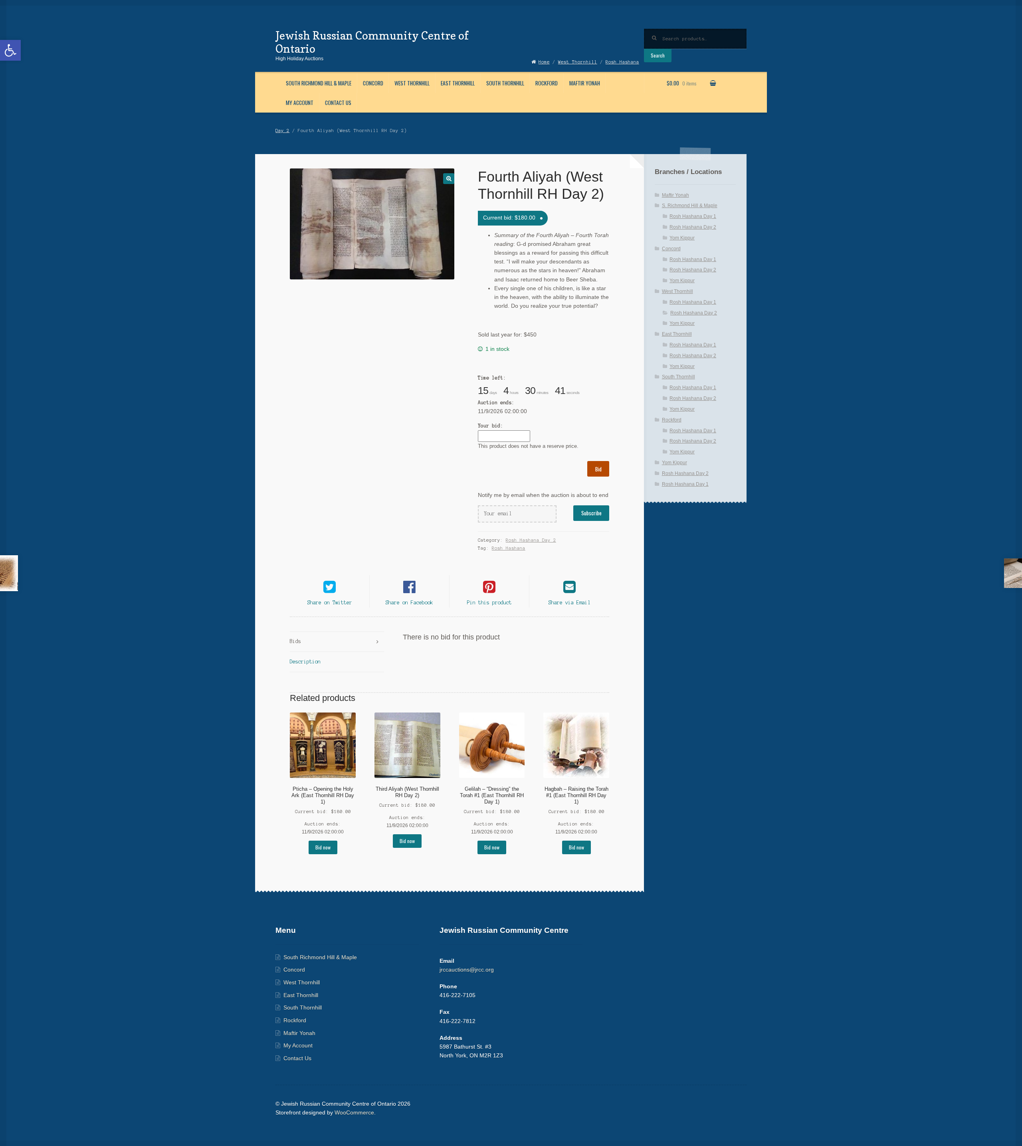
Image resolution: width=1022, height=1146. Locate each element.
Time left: (492, 377)
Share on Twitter (329, 602)
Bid (598, 469)
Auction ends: (496, 402)
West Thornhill (412, 83)
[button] (10, 50)
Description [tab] (305, 661)
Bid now (323, 847)
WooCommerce (354, 1113)
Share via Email (569, 602)
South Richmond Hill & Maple (318, 83)
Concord (373, 83)
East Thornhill (458, 83)
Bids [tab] (295, 641)
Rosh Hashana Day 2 (531, 540)
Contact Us (338, 103)
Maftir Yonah (584, 83)
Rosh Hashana (508, 548)
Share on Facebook (409, 602)
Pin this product (489, 602)
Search (658, 55)
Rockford (546, 83)
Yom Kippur (682, 238)
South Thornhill (505, 83)
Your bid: (490, 425)
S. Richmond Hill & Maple (689, 205)
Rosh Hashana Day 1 (692, 216)
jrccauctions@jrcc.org (467, 970)
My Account (299, 103)
